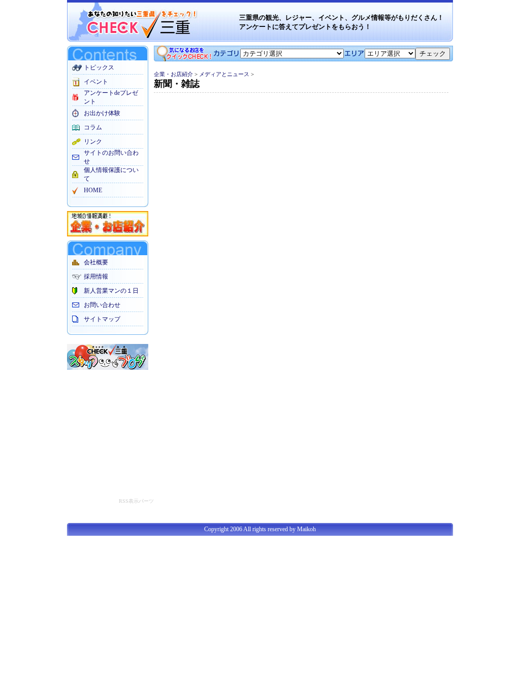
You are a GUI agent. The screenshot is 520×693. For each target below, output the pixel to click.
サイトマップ (102, 319)
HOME (93, 190)
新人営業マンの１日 (111, 290)
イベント (96, 81)
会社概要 (96, 262)
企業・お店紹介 (173, 74)
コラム (93, 127)
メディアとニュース (224, 74)
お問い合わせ (102, 304)
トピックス (99, 67)
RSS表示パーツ (136, 501)
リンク (93, 141)
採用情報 (96, 276)
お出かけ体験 (102, 113)
